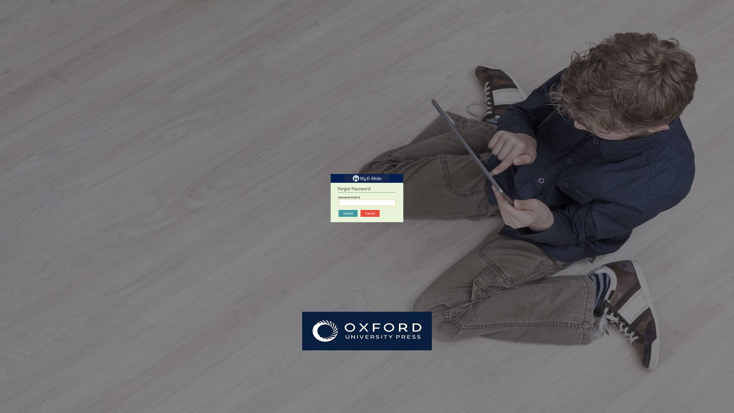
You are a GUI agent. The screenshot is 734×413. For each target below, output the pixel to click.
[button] (348, 213)
